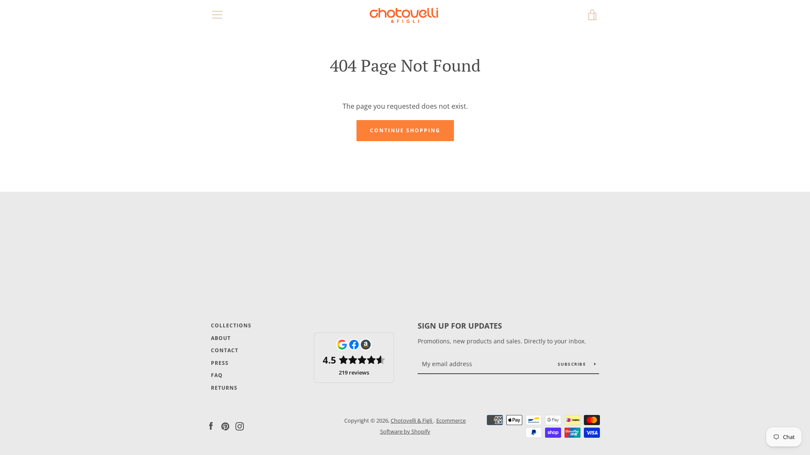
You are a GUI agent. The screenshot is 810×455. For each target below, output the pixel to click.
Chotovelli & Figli (412, 420)
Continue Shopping (405, 130)
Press (220, 363)
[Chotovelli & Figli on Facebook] (211, 425)
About (221, 338)
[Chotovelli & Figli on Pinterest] (225, 425)
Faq (217, 375)
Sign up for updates (460, 326)
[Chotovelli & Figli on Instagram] (239, 425)
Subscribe (573, 364)
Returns (224, 387)
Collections (231, 325)
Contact (224, 350)
